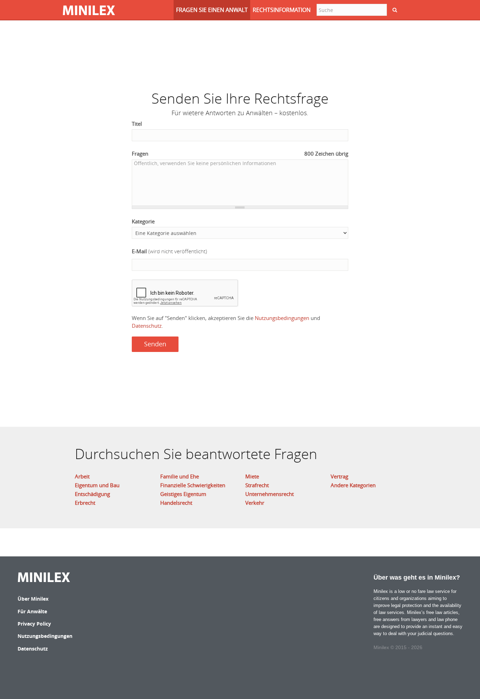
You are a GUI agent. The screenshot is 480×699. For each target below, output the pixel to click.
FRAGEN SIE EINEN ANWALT (212, 10)
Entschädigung (92, 493)
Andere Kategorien (353, 485)
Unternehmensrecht (269, 493)
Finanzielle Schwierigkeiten (192, 485)
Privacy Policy (34, 623)
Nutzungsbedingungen (282, 317)
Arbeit (82, 476)
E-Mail (169, 251)
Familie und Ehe (179, 476)
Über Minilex (33, 598)
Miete (252, 476)
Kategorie (143, 221)
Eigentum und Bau (97, 485)
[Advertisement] (240, 51)
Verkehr (254, 502)
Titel (137, 123)
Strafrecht (257, 485)
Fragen (240, 153)
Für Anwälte (32, 611)
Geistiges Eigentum (183, 493)
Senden (155, 344)
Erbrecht (85, 502)
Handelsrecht (176, 502)
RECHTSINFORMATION (282, 10)
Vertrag (339, 476)
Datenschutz (147, 325)
